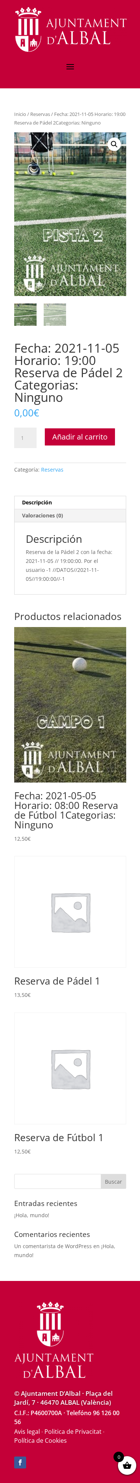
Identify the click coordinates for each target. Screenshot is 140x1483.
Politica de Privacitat (73, 1431)
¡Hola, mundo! (31, 1215)
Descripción (37, 502)
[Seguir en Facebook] (20, 1462)
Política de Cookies (40, 1440)
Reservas (40, 114)
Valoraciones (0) (42, 515)
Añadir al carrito (80, 437)
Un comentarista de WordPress (53, 1246)
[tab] (70, 502)
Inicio (20, 114)
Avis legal (27, 1431)
